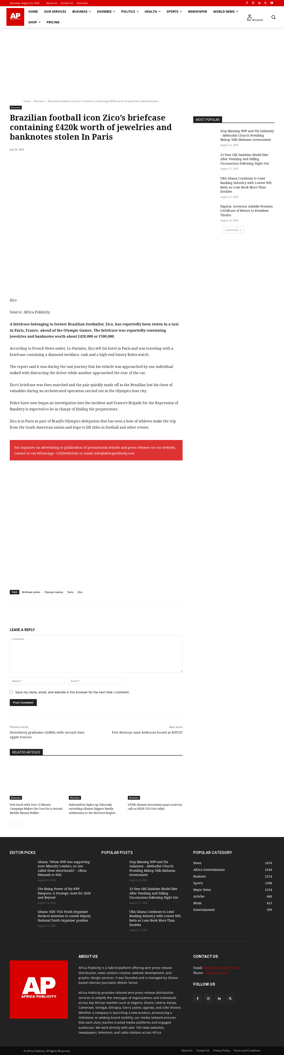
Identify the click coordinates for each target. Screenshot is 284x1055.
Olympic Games (54, 592)
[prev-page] (12, 823)
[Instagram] (253, 3)
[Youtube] (271, 3)
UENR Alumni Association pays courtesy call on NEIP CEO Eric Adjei (155, 807)
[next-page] (19, 823)
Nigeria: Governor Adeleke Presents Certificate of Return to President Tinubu (246, 210)
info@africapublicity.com (114, 453)
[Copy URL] (91, 160)
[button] (273, 17)
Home (27, 101)
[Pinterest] (60, 160)
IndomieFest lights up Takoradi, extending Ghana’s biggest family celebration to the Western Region (92, 809)
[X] (265, 3)
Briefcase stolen (31, 592)
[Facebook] (247, 3)
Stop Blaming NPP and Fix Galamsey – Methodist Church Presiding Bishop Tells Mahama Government (247, 135)
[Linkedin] (259, 3)
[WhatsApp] (71, 160)
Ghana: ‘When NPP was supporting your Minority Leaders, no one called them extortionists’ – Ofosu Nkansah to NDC (64, 868)
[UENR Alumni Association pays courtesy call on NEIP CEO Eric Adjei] (155, 780)
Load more (232, 230)
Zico (80, 592)
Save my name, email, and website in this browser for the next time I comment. (72, 692)
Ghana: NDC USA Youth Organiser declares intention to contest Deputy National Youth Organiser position (64, 916)
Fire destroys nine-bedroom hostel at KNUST (147, 732)
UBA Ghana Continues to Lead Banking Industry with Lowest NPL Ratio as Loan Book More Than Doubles (246, 185)
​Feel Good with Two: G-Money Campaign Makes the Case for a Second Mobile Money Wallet (36, 809)
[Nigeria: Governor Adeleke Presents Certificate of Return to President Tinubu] (205, 212)
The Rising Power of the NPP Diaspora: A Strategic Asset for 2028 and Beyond (64, 893)
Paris (70, 592)
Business (39, 101)
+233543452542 (66, 453)
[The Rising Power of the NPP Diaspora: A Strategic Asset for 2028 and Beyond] (22, 895)
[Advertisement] (142, 61)
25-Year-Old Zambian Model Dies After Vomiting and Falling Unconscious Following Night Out (244, 159)
